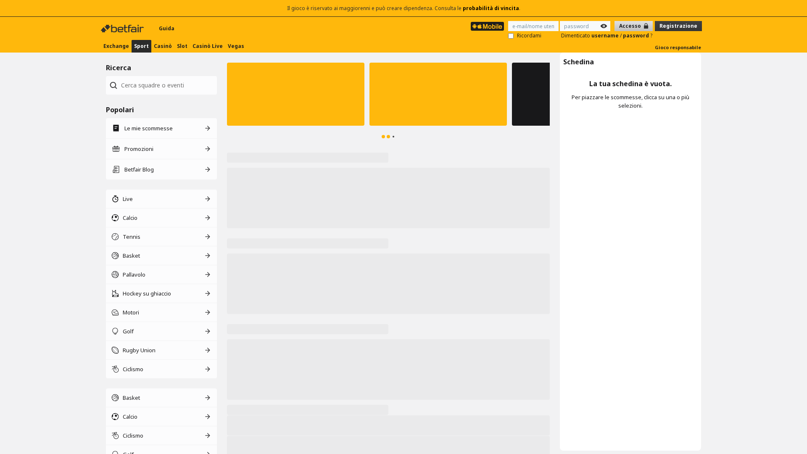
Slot (182, 46)
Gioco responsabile (678, 47)
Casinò (163, 46)
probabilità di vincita (491, 8)
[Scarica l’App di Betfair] (487, 26)
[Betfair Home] (123, 28)
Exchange (116, 46)
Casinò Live (208, 46)
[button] (295, 94)
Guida (166, 28)
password (636, 35)
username (605, 35)
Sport (141, 46)
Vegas (236, 46)
